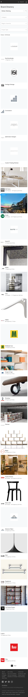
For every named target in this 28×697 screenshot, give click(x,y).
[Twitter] (6, 682)
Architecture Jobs (22, 673)
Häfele (7, 320)
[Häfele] (14, 308)
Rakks (6, 267)
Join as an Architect (12, 673)
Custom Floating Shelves (11, 163)
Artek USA (8, 503)
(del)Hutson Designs (10, 137)
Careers (3, 676)
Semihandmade (9, 58)
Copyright (18, 694)
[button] (24, 11)
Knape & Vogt (8, 372)
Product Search (21, 675)
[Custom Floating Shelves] (14, 151)
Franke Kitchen (9, 477)
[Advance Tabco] (14, 517)
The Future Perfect (10, 607)
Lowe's (2, 633)
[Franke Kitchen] (14, 465)
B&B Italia (7, 189)
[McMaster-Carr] (14, 334)
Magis (6, 450)
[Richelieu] (14, 386)
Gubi (6, 555)
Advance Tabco (9, 529)
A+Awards (4, 675)
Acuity (6, 215)
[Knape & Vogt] (14, 360)
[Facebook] (3, 682)
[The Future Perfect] (14, 596)
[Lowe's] (14, 622)
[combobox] (14, 17)
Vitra (6, 293)
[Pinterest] (9, 682)
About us (4, 673)
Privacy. (3, 692)
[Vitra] (14, 282)
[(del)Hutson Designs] (14, 125)
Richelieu (7, 398)
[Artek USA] (14, 491)
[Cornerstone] (14, 99)
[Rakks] (14, 256)
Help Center (4, 678)
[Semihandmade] (14, 46)
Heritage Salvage (9, 84)
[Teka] (14, 647)
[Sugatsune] (14, 569)
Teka (6, 659)
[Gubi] (14, 543)
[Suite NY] (14, 229)
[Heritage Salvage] (14, 73)
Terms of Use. (9, 692)
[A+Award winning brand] (26, 456)
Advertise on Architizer (12, 676)
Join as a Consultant (12, 675)
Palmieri (7, 424)
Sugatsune (8, 581)
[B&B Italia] (14, 177)
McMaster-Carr (9, 346)
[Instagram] (12, 682)
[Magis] (14, 439)
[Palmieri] (14, 412)
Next (15, 665)
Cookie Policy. (15, 692)
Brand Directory (21, 676)
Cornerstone (8, 110)
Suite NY (7, 241)
